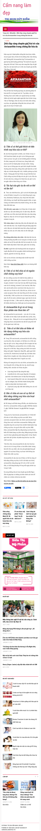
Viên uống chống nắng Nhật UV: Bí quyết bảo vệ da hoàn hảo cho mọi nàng (8, 517)
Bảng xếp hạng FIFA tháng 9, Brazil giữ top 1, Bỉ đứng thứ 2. (18, 630)
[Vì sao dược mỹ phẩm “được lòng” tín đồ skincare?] (20, 506)
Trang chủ (6, 33)
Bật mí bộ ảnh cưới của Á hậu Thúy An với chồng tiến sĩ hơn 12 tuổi (20, 657)
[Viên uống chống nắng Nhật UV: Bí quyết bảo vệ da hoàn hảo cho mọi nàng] (8, 506)
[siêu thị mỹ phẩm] (18, 564)
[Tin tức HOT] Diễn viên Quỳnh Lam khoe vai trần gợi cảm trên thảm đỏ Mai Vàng (20, 639)
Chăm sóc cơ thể (25, 805)
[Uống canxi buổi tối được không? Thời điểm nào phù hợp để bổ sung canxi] (28, 785)
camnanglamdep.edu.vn (8, 829)
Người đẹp (6, 596)
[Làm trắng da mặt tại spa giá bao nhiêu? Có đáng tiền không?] (31, 506)
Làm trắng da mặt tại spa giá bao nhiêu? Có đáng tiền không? (31, 516)
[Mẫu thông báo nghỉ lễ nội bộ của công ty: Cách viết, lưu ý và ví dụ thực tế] (18, 609)
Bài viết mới (10, 535)
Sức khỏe (6, 805)
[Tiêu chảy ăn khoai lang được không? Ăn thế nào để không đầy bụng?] (10, 785)
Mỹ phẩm (13, 33)
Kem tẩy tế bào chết (17, 264)
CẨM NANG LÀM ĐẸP (14, 828)
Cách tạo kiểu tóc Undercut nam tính (24, 728)
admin (7, 40)
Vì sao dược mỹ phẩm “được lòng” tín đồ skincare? (20, 515)
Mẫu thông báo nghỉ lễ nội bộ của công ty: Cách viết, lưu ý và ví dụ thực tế (20, 621)
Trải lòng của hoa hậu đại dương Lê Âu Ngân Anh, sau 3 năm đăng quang (19, 648)
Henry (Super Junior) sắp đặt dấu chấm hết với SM (20, 664)
